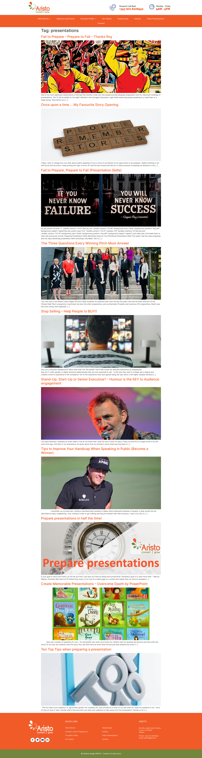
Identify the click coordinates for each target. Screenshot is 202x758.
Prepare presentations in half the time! (71, 518)
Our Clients (107, 19)
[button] (44, 19)
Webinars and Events (65, 19)
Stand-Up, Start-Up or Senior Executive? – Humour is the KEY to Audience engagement (100, 381)
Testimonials (122, 19)
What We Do (43, 19)
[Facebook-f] (33, 740)
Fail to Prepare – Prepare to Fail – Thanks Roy (76, 37)
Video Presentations (155, 19)
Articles (137, 19)
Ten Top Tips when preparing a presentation (76, 649)
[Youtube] (42, 740)
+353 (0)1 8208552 (131, 9)
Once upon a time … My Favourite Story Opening (79, 105)
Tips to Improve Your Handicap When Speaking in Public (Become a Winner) (94, 451)
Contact (101, 23)
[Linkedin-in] (47, 740)
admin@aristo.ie (150, 738)
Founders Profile (87, 19)
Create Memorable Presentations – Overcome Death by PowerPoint (94, 584)
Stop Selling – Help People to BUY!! (69, 311)
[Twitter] (37, 740)
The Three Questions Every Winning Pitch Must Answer (85, 243)
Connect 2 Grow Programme (76, 732)
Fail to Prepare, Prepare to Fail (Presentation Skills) (81, 170)
